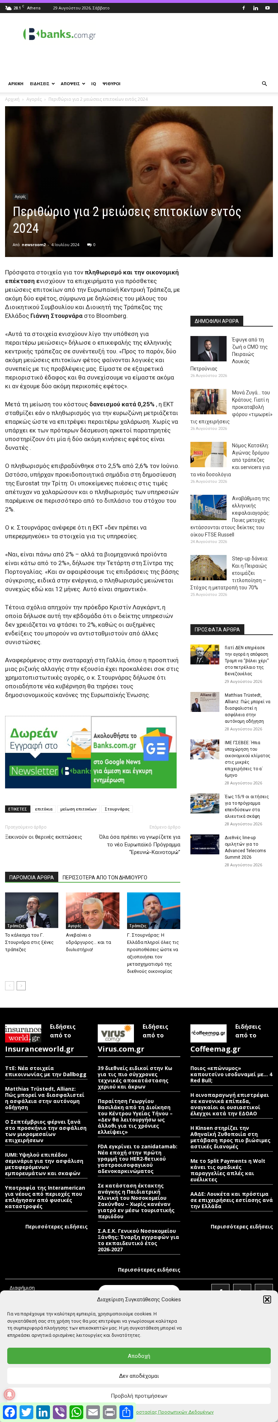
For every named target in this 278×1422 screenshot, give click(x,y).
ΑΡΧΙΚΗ (16, 83)
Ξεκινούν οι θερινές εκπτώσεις (43, 837)
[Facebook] (243, 8)
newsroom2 (34, 244)
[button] (267, 1299)
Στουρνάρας (117, 809)
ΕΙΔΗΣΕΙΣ (40, 83)
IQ (93, 83)
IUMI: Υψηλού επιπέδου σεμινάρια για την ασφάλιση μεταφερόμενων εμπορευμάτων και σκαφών (44, 1164)
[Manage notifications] (9, 1394)
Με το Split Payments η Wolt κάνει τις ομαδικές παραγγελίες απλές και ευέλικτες (227, 1170)
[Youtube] (267, 8)
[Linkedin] (255, 8)
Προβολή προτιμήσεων (139, 1396)
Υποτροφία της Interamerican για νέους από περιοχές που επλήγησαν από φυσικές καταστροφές (45, 1197)
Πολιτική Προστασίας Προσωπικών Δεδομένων (162, 1412)
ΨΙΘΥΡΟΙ (111, 83)
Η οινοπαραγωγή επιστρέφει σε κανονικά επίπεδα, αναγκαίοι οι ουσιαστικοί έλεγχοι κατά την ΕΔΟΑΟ (229, 1104)
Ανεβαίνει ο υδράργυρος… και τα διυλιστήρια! (88, 942)
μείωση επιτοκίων (78, 809)
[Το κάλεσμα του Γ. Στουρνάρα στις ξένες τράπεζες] (31, 910)
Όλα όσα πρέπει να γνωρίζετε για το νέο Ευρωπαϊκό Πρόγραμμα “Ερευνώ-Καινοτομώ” (139, 844)
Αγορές (34, 99)
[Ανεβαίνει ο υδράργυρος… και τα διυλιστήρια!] (92, 910)
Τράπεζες (15, 925)
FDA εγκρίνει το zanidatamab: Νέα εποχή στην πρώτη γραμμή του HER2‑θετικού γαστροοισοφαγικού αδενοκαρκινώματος (137, 1158)
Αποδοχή (139, 1356)
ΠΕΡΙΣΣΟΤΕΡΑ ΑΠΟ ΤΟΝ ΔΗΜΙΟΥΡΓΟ (105, 877)
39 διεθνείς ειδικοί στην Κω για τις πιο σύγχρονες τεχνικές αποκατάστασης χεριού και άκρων (135, 1077)
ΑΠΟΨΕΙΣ (70, 83)
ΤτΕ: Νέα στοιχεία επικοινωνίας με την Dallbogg (46, 1071)
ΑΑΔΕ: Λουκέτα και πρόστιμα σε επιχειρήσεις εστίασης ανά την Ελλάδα (231, 1200)
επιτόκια (43, 809)
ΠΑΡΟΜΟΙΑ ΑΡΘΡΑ (31, 877)
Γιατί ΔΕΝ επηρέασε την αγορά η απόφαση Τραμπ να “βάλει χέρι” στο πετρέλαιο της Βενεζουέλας (247, 660)
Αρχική (12, 99)
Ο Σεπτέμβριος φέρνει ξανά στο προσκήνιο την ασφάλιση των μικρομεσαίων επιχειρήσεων (46, 1131)
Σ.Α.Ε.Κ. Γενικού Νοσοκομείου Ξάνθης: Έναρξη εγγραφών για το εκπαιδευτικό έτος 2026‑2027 (138, 1240)
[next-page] (21, 985)
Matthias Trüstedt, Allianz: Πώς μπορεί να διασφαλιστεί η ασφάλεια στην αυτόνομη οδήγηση (247, 708)
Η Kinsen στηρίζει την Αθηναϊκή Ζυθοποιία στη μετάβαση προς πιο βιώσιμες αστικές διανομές (230, 1137)
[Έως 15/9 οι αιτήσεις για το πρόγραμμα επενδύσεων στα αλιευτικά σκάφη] (204, 803)
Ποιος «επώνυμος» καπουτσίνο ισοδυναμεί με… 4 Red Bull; (231, 1074)
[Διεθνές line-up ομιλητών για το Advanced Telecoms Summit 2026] (204, 844)
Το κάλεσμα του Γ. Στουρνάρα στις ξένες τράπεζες (29, 942)
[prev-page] (9, 985)
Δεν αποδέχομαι (139, 1376)
